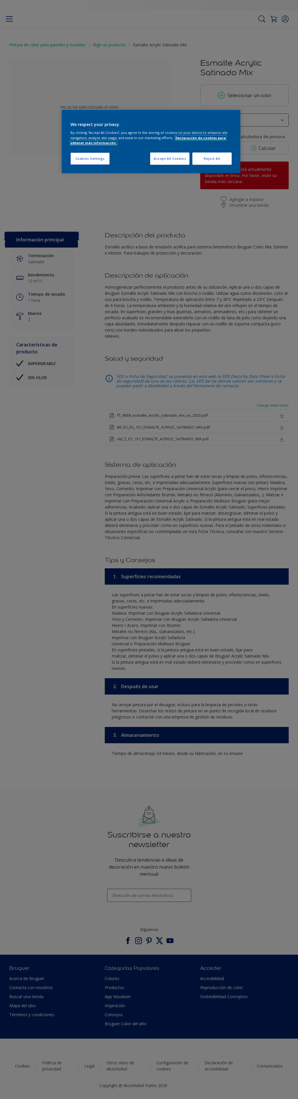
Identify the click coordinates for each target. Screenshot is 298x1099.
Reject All (212, 158)
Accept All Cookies (170, 158)
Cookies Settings (90, 158)
